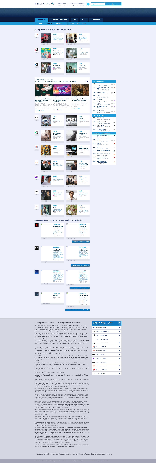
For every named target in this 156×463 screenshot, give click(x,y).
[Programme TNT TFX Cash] (46, 216)
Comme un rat (82, 226)
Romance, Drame (84, 304)
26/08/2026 (82, 293)
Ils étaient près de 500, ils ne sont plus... (84, 150)
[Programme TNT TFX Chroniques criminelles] (71, 216)
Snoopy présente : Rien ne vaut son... (83, 249)
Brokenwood (56, 65)
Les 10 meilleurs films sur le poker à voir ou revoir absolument (43, 100)
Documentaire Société (82, 168)
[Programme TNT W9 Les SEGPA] (46, 186)
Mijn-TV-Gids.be (77, 460)
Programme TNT (101, 327)
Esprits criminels (57, 193)
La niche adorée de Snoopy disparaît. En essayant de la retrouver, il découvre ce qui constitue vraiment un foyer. (83, 254)
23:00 (80, 205)
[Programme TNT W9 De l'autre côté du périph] (71, 186)
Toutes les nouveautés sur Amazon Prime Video (77, 309)
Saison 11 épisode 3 (57, 136)
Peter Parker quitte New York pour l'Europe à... (58, 39)
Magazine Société (84, 212)
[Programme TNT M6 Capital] (46, 156)
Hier (40, 23)
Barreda (55, 295)
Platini (55, 118)
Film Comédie (57, 54)
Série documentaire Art (84, 138)
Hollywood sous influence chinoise (83, 163)
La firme (55, 163)
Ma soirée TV (41, 20)
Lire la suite (40, 110)
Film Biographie (83, 54)
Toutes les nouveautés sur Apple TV (80, 265)
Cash (54, 207)
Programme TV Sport (41, 453)
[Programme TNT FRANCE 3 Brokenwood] (46, 74)
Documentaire (57, 259)
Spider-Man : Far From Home (57, 36)
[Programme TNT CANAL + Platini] (46, 127)
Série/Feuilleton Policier (57, 69)
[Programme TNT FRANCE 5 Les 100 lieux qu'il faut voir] (46, 142)
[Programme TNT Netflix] (46, 238)
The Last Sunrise (83, 295)
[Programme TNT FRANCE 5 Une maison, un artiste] (71, 142)
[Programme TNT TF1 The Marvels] (71, 44)
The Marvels (82, 36)
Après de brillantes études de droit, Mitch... (58, 165)
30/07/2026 (82, 247)
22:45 (80, 63)
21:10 (55, 34)
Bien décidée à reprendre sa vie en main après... (58, 53)
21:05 (55, 116)
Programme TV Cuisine (94, 453)
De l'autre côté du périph (83, 178)
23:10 (80, 176)
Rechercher (95, 20)
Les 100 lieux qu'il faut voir (57, 134)
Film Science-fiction (84, 40)
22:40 (80, 48)
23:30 (80, 161)
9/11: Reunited (57, 272)
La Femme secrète (58, 226)
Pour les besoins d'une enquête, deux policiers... (83, 181)
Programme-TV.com (57, 460)
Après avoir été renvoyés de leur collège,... (58, 180)
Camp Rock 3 (82, 272)
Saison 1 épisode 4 (56, 120)
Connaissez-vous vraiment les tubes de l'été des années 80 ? (61, 100)
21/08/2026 (56, 271)
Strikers (81, 118)
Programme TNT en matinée (77, 454)
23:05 (80, 146)
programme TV (74, 5)
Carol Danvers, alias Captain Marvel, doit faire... (83, 38)
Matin (72, 23)
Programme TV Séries (51, 453)
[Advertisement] (78, 12)
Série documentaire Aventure (58, 138)
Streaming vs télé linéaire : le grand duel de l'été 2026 (80, 99)
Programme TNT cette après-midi (92, 454)
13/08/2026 (82, 271)
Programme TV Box (62, 453)
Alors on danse (57, 50)
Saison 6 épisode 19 (57, 194)
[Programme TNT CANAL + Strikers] (71, 127)
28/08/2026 (56, 224)
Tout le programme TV (59, 20)
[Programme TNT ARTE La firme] (46, 171)
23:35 (80, 34)
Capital (55, 148)
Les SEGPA (56, 178)
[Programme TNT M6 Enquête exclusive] (71, 156)
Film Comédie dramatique (56, 212)
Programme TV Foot (72, 453)
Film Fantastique (58, 40)
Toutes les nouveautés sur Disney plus (79, 288)
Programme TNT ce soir (106, 454)
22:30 (80, 116)
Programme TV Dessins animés (51, 454)
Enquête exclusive (83, 148)
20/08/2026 (56, 247)
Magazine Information (81, 153)
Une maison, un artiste (83, 134)
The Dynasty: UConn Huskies (57, 249)
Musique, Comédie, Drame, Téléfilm (83, 282)
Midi (78, 23)
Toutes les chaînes (100, 373)
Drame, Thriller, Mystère (57, 235)
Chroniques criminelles (82, 208)
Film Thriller (57, 166)
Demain (59, 23)
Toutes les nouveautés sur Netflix (81, 241)
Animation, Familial (84, 257)
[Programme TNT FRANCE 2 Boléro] (71, 59)
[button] (87, 81)
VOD (74, 20)
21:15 (55, 191)
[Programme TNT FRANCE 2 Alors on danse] (46, 59)
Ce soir (49, 23)
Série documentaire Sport (58, 122)
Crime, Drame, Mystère (82, 235)
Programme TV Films (64, 454)
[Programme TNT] (46, 262)
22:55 (80, 191)
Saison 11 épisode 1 (57, 67)
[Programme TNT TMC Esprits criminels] (46, 201)
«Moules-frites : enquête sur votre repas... (58, 150)
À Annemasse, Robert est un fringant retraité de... (84, 211)
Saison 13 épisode (82, 136)
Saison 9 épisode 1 (82, 67)
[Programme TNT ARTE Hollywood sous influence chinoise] (71, 171)
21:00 (55, 131)
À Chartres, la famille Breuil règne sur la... (57, 210)
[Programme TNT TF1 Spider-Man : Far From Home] (46, 44)
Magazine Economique (56, 153)
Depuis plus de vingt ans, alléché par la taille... (83, 166)
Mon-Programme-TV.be (68, 460)
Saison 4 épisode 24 (82, 194)
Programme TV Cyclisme (83, 453)
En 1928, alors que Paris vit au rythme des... (83, 53)
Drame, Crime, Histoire (57, 298)
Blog (83, 20)
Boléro (80, 50)
